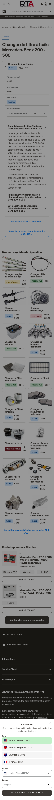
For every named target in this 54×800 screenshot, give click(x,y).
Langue (5, 780)
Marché (5, 769)
